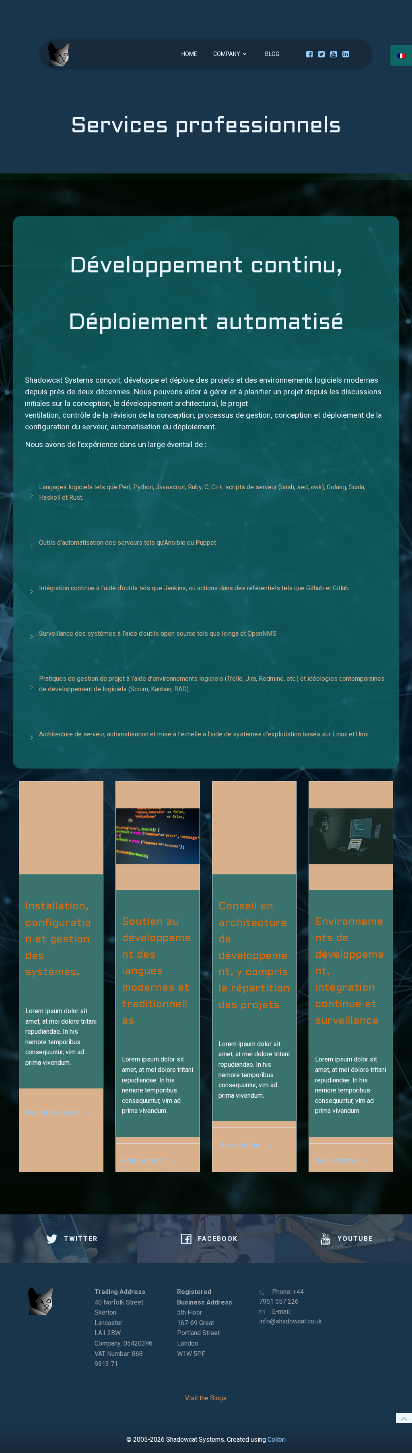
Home (189, 54)
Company (226, 54)
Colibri (277, 1439)
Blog (272, 54)
